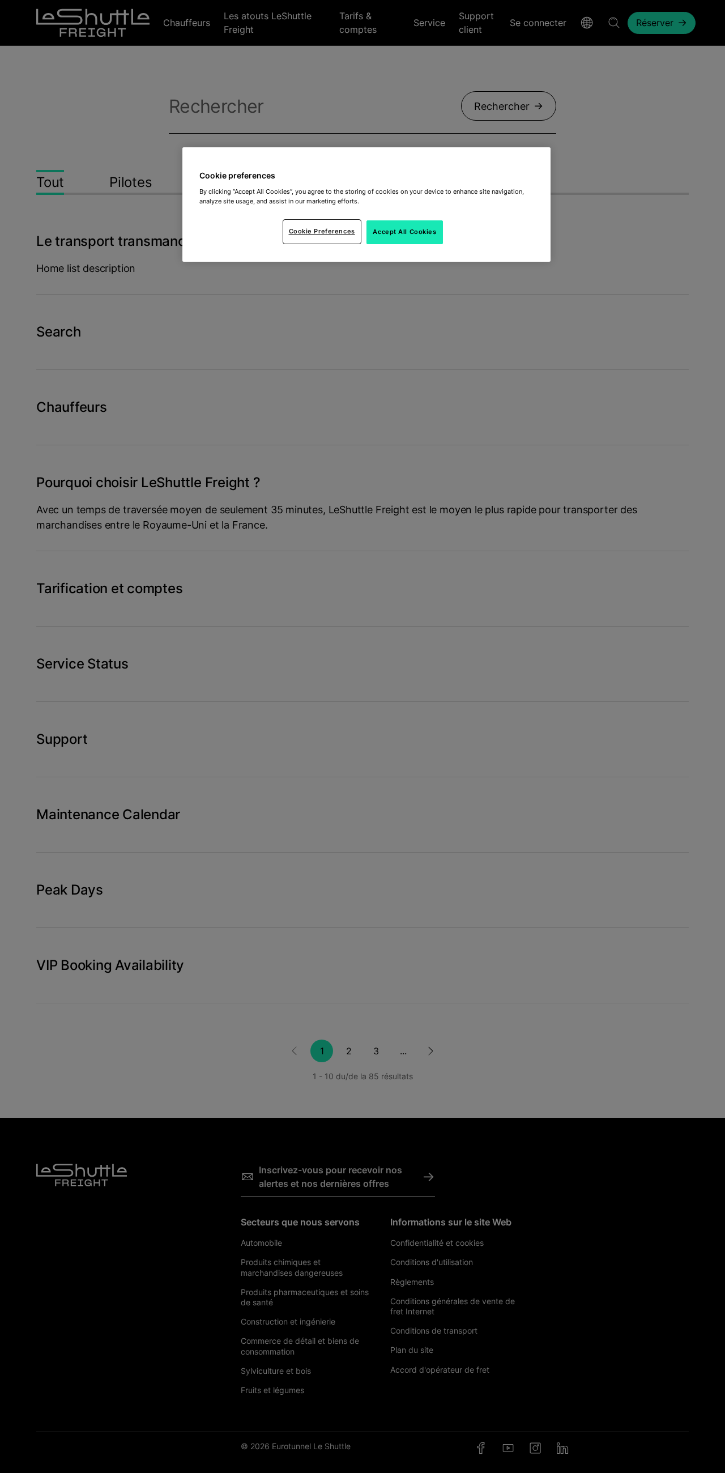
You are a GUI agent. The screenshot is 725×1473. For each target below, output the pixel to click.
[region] (366, 204)
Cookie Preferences (322, 231)
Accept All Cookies (404, 232)
